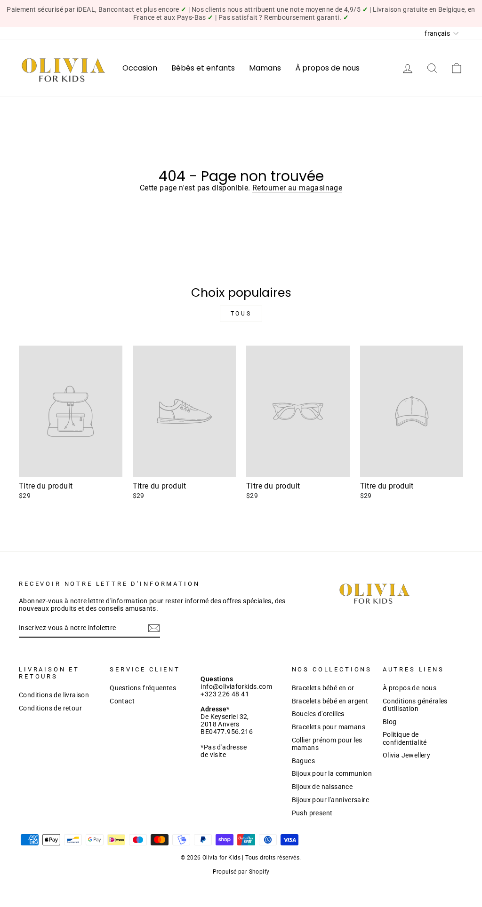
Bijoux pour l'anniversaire (330, 800)
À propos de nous (327, 68)
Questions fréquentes (143, 688)
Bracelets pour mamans (328, 727)
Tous (241, 313)
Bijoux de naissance (322, 786)
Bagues (303, 761)
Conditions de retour (50, 708)
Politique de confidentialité (405, 738)
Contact (122, 701)
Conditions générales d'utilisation (415, 704)
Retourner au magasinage (297, 187)
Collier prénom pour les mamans (327, 743)
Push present (312, 813)
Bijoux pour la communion (332, 773)
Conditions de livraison (54, 695)
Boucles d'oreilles (318, 714)
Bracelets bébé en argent (330, 701)
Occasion (139, 68)
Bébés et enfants (203, 68)
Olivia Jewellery (406, 755)
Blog (390, 722)
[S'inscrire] (154, 628)
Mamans (265, 68)
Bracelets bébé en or (323, 688)
